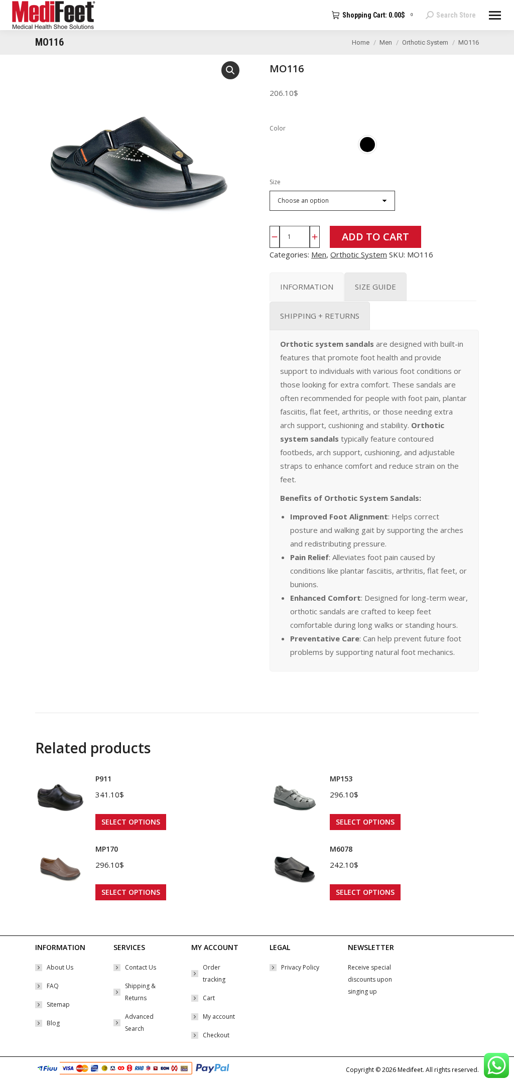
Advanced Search (139, 1022)
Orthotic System (358, 254)
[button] (230, 70)
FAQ (53, 986)
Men (318, 254)
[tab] (307, 287)
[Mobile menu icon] (495, 15)
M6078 (341, 849)
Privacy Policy (300, 967)
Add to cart (375, 236)
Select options (130, 822)
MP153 (341, 778)
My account (219, 1016)
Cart (209, 998)
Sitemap (58, 1004)
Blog (53, 1023)
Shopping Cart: (377, 15)
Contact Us (140, 967)
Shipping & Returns (140, 992)
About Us (60, 967)
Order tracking (214, 973)
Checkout (216, 1035)
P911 (103, 778)
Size (275, 182)
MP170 (106, 849)
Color (278, 128)
